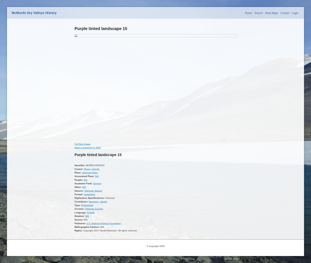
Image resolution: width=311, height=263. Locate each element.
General (97, 183)
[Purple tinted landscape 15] (155, 36)
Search (258, 13)
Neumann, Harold (98, 201)
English (91, 212)
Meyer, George (91, 169)
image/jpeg (89, 194)
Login (295, 13)
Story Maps (271, 13)
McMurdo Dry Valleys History (34, 13)
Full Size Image (82, 144)
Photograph (87, 205)
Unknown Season (93, 191)
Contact (285, 13)
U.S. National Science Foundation (103, 223)
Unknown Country (94, 209)
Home (248, 13)
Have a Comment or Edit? (88, 147)
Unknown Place (90, 172)
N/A (97, 176)
